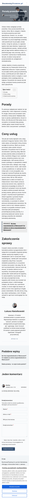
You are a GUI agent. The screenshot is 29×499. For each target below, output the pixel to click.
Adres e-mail (7, 414)
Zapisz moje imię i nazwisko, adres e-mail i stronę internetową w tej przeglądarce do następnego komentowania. (13, 442)
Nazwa (5, 409)
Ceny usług (7, 94)
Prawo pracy (21, 15)
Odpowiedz (23, 387)
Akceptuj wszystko (14, 486)
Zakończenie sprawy (9, 96)
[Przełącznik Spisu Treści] (13, 89)
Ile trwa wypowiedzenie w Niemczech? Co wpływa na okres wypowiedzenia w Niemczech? (14, 357)
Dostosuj (14, 491)
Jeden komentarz (14, 17)
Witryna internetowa (9, 419)
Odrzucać (14, 495)
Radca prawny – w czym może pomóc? (14, 364)
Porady (6, 92)
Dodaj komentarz (8, 425)
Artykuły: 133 (14, 338)
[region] (14, 482)
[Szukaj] (26, 2)
